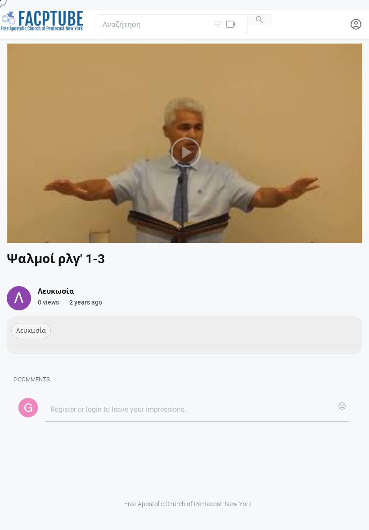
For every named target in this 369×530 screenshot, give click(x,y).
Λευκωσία (31, 330)
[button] (225, 24)
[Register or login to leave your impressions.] (196, 410)
